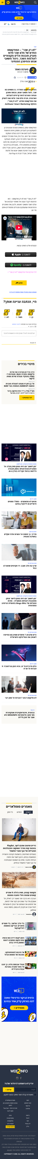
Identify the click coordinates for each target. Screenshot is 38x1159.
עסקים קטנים (10, 1118)
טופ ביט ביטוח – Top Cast (10, 1108)
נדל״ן (27, 1126)
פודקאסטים (10, 1121)
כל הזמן (10, 812)
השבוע (28, 812)
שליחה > (8, 1090)
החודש (19, 812)
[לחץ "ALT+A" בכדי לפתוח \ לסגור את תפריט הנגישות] (8, 2)
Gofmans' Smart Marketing (17, 104)
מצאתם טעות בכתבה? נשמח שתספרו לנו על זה (22, 292)
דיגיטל (27, 1118)
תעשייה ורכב (10, 1124)
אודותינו (28, 1108)
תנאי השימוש (27, 1103)
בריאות (27, 1115)
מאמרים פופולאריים (10, 1100)
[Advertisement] (19, 40)
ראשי (27, 1100)
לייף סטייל (27, 1124)
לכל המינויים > (27, 397)
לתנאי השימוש (16, 324)
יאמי (28, 1121)
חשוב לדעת (10, 1111)
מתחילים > (19, 18)
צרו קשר (28, 1106)
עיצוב (10, 1115)
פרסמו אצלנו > (10, 1127)
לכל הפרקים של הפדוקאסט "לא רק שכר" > (22, 272)
